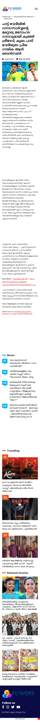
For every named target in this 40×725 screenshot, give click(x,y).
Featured (6, 17)
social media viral (25, 314)
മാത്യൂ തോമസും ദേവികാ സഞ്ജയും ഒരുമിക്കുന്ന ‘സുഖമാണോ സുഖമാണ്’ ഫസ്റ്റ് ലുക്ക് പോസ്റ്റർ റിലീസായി (20, 676)
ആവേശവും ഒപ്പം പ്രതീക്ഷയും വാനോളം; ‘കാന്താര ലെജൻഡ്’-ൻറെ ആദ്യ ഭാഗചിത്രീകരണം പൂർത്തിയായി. (19, 526)
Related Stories (17, 572)
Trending (13, 450)
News (11, 355)
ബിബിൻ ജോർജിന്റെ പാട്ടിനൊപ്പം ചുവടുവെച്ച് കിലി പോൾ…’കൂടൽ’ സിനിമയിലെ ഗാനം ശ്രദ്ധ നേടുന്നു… (18, 564)
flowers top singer (22, 312)
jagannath (9, 59)
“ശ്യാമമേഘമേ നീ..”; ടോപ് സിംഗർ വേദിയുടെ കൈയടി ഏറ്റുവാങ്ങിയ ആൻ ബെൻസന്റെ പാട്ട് (18, 282)
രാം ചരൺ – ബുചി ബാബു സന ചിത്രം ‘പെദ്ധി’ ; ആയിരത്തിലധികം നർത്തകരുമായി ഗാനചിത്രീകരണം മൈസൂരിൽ (18, 642)
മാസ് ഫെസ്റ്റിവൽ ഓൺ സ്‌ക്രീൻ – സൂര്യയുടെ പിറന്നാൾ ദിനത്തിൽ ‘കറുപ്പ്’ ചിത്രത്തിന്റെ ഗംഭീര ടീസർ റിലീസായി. (17, 486)
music (14, 314)
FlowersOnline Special (23, 17)
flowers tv (6, 314)
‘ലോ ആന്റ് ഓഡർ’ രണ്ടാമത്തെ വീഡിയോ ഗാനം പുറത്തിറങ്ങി (23, 363)
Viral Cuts (8, 19)
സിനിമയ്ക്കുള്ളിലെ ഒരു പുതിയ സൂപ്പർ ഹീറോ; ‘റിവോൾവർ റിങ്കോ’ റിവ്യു (21, 374)
